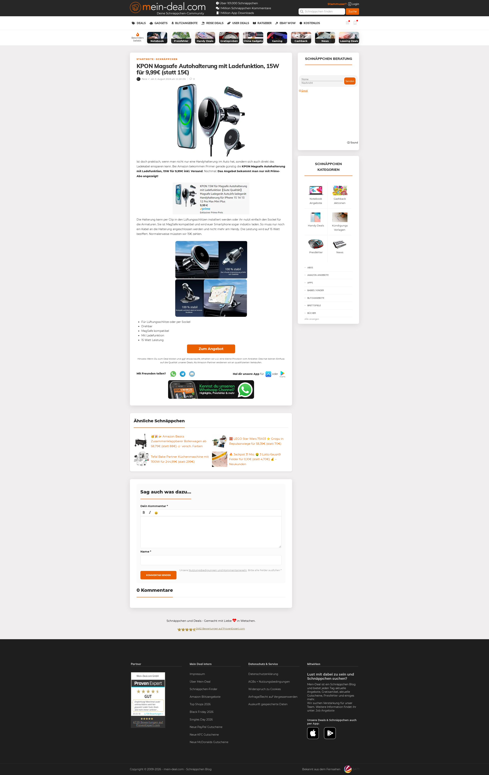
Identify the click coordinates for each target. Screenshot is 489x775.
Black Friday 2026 (202, 712)
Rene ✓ (145, 78)
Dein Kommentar (154, 506)
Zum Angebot (211, 349)
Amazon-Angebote (318, 275)
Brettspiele (314, 305)
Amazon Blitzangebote (205, 696)
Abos (310, 267)
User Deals (240, 23)
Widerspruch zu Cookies (264, 689)
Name (145, 551)
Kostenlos (312, 23)
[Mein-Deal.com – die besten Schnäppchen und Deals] (168, 8)
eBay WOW (288, 23)
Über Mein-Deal (200, 681)
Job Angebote (325, 710)
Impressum (197, 674)
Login (355, 4)
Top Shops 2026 (200, 704)
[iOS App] (268, 374)
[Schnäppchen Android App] (282, 374)
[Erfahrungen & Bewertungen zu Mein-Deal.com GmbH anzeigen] (148, 700)
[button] (144, 513)
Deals (141, 23)
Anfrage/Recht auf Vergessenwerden (272, 696)
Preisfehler (331, 695)
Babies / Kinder (315, 290)
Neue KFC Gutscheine (204, 734)
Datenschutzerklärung (263, 674)
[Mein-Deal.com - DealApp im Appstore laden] (315, 733)
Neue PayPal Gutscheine (206, 727)
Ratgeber (264, 23)
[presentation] (144, 512)
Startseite (145, 59)
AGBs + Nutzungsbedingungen (269, 681)
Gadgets (161, 23)
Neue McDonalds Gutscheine (209, 742)
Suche (352, 11)
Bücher (311, 313)
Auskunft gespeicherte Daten (267, 704)
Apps (310, 282)
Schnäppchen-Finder (203, 689)
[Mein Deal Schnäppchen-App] (332, 733)
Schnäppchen (167, 59)
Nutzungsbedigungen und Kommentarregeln (218, 570)
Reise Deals (214, 23)
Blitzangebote (186, 23)
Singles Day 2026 (201, 719)
